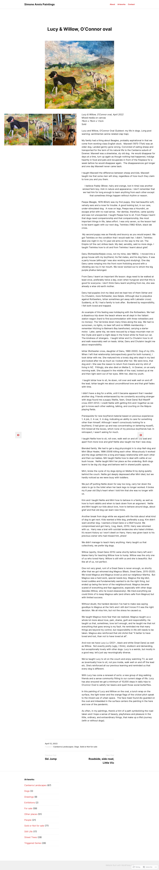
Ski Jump (51, 758)
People (27, 820)
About (112, 4)
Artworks (121, 4)
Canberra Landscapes (63, 747)
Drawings (29, 797)
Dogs (76, 747)
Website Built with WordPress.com (120, 865)
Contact (131, 4)
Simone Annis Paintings (39, 4)
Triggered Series (32, 843)
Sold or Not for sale (88, 747)
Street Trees (30, 837)
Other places (30, 814)
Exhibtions (29, 802)
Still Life (28, 831)
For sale (28, 808)
